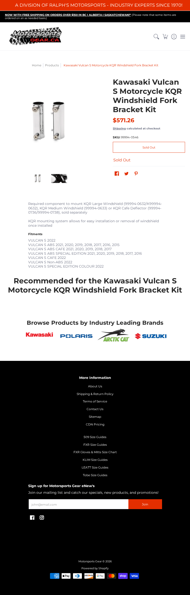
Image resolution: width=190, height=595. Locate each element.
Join (145, 504)
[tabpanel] (95, 234)
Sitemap (95, 417)
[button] (165, 37)
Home (36, 65)
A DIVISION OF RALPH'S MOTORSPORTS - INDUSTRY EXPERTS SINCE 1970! (99, 5)
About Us (95, 386)
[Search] (156, 37)
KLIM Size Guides (95, 460)
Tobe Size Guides (95, 475)
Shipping (119, 128)
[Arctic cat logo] (113, 336)
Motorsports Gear (90, 561)
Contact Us (95, 409)
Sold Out (148, 147)
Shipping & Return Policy (95, 394)
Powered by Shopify (95, 568)
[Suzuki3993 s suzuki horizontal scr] (151, 336)
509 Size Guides (95, 437)
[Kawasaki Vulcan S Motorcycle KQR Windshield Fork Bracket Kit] (38, 178)
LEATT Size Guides (95, 467)
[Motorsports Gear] (36, 37)
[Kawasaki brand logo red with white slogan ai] (40, 336)
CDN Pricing (95, 424)
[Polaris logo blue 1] (76, 336)
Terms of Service (95, 401)
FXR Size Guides (95, 444)
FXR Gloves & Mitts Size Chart (95, 452)
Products (52, 65)
